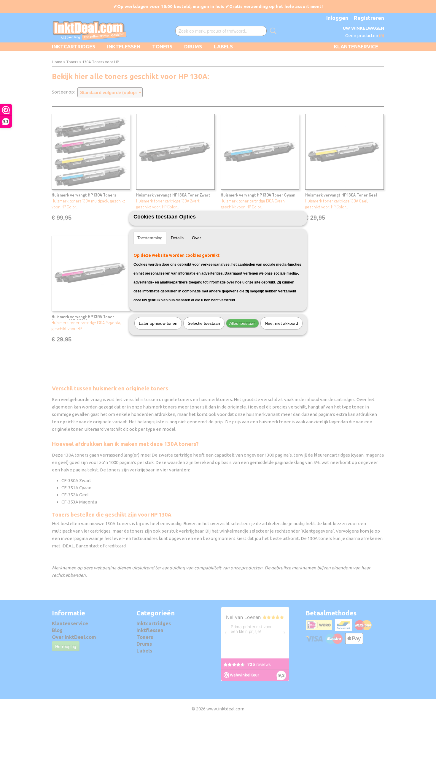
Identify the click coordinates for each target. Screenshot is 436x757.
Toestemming (150, 237)
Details (177, 237)
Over (196, 237)
